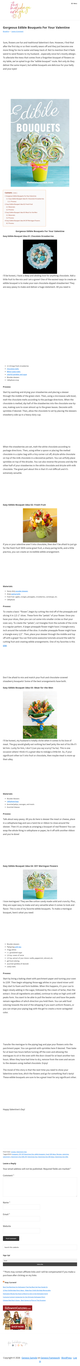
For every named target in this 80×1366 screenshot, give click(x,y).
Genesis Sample (29, 1357)
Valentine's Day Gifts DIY (19, 1157)
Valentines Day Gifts (61, 1157)
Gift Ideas (53, 1154)
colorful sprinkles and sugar (17, 374)
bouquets (15, 1154)
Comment (8, 1175)
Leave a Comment (17, 31)
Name (6, 1202)
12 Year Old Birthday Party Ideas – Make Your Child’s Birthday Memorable (27, 1290)
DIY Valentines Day (28, 1154)
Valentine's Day (21, 1152)
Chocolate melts (13, 369)
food (47, 1154)
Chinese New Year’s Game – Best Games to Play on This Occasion (24, 1300)
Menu (75, 3)
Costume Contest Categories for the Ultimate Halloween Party (24, 1297)
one (5, 645)
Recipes (59, 1154)
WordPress (66, 1357)
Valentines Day (32, 1157)
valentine (65, 1154)
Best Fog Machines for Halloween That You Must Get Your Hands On (25, 1287)
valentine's (6, 1157)
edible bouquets (40, 1154)
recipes (13, 1152)
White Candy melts (13, 371)
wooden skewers (21, 591)
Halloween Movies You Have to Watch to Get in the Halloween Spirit (25, 1294)
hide (15, 193)
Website (7, 1226)
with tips (18, 947)
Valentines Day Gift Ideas (46, 1157)
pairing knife (15, 594)
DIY (20, 1154)
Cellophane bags (13, 801)
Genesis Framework (50, 1357)
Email (6, 1214)
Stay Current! (10, 1282)
